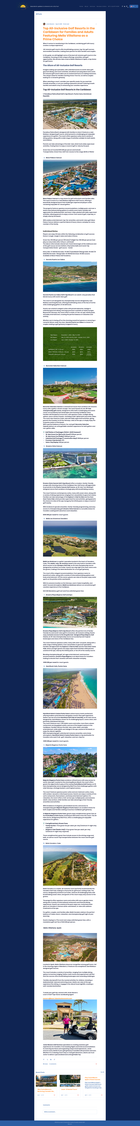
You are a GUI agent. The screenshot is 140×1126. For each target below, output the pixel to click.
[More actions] (96, 24)
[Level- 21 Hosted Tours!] (70, 1081)
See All (102, 1072)
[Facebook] (122, 6)
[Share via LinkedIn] (51, 1059)
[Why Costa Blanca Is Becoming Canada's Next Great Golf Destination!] (46, 1081)
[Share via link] (54, 1059)
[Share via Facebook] (43, 1059)
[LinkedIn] (124, 6)
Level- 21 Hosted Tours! (69, 1089)
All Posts (39, 14)
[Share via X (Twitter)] (47, 1059)
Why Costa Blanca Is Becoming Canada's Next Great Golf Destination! (46, 1090)
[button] (44, 6)
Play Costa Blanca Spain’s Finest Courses (92, 1078)
